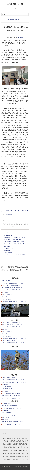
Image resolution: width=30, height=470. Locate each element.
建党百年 (12, 223)
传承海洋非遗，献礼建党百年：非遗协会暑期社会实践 (16, 255)
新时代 (22, 224)
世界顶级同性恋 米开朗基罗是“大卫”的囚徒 (14, 241)
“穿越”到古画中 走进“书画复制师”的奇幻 (11, 290)
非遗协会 (16, 223)
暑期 (19, 223)
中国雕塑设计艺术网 (21, 466)
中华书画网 (20, 37)
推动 (5, 226)
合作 (17, 224)
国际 (5, 224)
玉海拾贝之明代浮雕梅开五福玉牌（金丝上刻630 (13, 343)
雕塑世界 (12, 20)
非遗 (7, 223)
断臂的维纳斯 (7, 246)
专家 (25, 224)
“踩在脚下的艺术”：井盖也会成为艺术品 (13, 239)
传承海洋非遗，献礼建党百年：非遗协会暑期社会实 (14, 301)
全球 (7, 224)
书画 (10, 226)
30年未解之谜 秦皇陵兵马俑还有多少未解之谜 (14, 237)
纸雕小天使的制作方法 (9, 248)
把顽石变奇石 (9, 214)
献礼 (10, 223)
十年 (27, 224)
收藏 (13, 226)
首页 (8, 20)
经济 (12, 224)
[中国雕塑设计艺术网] (15, 4)
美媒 (19, 224)
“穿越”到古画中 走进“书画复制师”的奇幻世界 (14, 244)
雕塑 (15, 226)
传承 (3, 223)
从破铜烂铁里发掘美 (8, 252)
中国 (23, 223)
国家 (9, 224)
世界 (14, 224)
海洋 (5, 223)
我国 (8, 226)
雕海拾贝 (17, 20)
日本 (3, 226)
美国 (25, 223)
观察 (17, 226)
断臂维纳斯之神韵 (8, 235)
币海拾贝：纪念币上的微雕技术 (9, 340)
